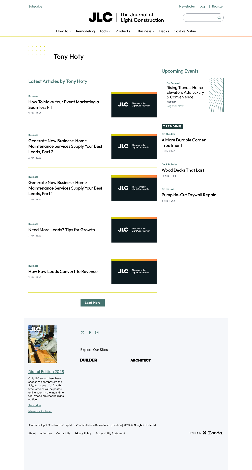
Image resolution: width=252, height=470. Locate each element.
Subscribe (35, 6)
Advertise (46, 433)
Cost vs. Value (185, 31)
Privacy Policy (83, 433)
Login (203, 6)
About (32, 433)
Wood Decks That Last (183, 170)
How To (62, 31)
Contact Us (63, 433)
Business (144, 31)
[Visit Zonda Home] (206, 432)
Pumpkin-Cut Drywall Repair (189, 194)
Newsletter (187, 6)
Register (218, 6)
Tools (104, 31)
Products (123, 31)
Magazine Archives (40, 411)
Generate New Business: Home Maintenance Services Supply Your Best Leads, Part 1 (65, 188)
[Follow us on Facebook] (89, 332)
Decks (164, 31)
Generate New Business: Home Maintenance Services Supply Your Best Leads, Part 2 (65, 146)
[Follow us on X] (82, 332)
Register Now (175, 106)
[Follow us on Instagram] (96, 332)
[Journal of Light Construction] (126, 17)
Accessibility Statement (110, 433)
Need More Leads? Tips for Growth (61, 229)
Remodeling (85, 31)
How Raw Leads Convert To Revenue (63, 271)
